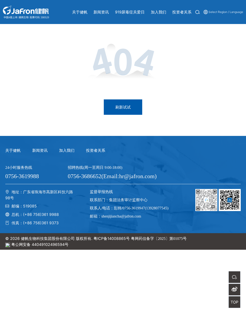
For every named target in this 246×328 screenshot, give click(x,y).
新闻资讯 (40, 150)
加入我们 (66, 150)
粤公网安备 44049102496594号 (39, 244)
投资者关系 (95, 150)
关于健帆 (13, 150)
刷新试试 (123, 107)
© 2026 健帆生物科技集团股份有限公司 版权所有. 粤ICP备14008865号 (67, 238)
